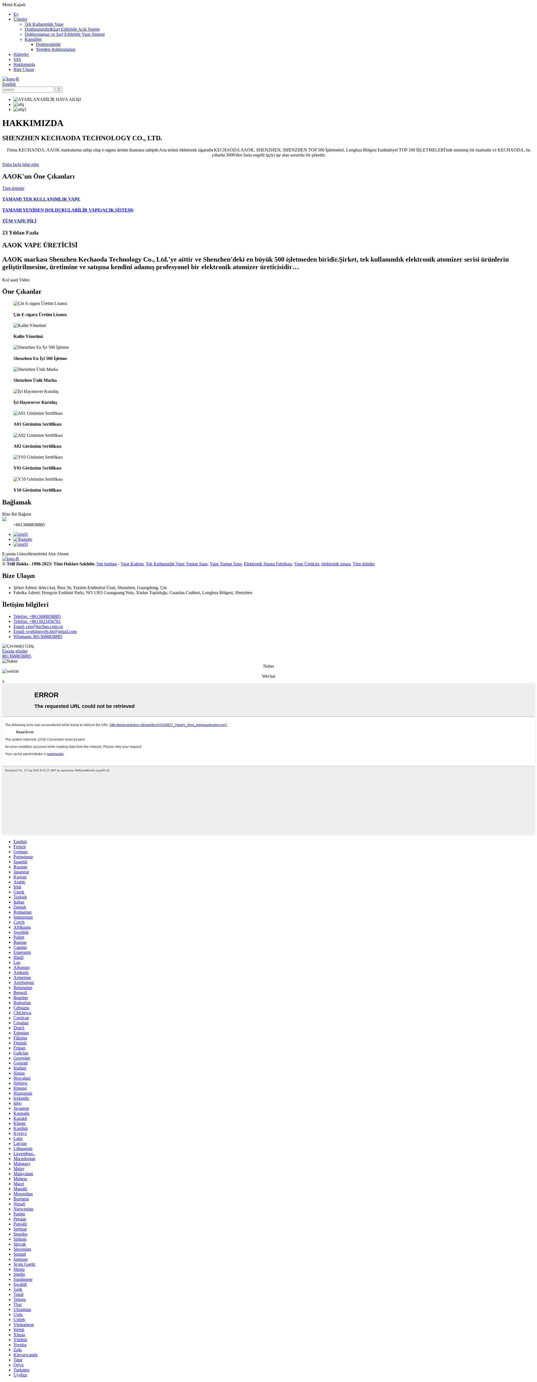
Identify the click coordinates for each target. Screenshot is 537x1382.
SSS (17, 59)
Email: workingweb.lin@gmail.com (45, 631)
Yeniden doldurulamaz (56, 49)
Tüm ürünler (13, 188)
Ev (15, 14)
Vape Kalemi (132, 563)
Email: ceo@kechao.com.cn (38, 626)
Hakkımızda (24, 64)
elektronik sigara (335, 563)
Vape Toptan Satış (226, 563)
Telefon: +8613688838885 (37, 616)
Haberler (21, 54)
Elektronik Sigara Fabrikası (268, 563)
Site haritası (106, 563)
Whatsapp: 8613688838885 (37, 636)
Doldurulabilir (48, 44)
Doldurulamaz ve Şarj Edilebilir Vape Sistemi (65, 34)
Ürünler (20, 19)
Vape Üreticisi (306, 563)
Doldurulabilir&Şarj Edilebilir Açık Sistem (62, 29)
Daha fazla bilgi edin (20, 164)
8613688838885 (16, 656)
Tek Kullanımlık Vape (44, 24)
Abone (63, 553)
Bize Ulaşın (23, 69)
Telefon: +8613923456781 (37, 621)
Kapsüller (33, 39)
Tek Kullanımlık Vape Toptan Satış (177, 563)
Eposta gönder (15, 651)
